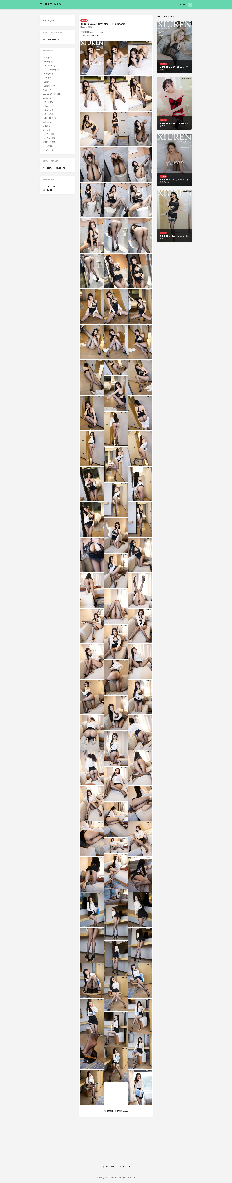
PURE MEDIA (48, 118)
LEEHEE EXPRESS (50, 94)
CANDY (46, 62)
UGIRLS (46, 122)
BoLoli (45, 58)
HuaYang (46, 86)
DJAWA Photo (49, 70)
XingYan (46, 138)
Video (45, 130)
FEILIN (45, 78)
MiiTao (45, 106)
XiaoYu (46, 134)
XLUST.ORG (50, 4)
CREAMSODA (48, 66)
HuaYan (46, 82)
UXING (45, 126)
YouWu (46, 150)
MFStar (46, 102)
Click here (51, 40)
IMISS (45, 90)
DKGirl (45, 74)
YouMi (45, 146)
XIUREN (84, 20)
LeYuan (46, 98)
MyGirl (45, 114)
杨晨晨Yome (92, 35)
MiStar (45, 110)
